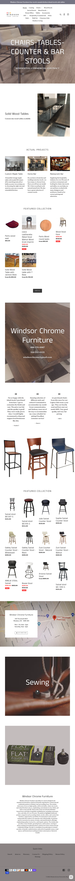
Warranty (26, 854)
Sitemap (37, 857)
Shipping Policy (47, 854)
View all (37, 291)
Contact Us (36, 854)
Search (10, 854)
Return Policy (60, 854)
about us (17, 854)
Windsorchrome (54, 876)
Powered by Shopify (64, 876)
